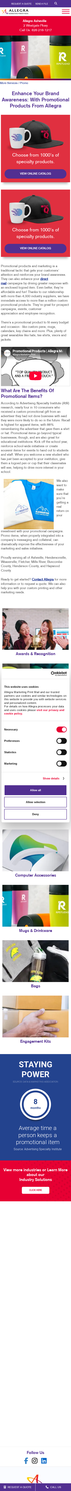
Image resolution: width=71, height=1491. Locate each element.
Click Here (35, 1190)
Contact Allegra (43, 579)
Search (56, 3)
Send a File (41, 4)
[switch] (61, 741)
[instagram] (34, 1461)
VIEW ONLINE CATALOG (35, 174)
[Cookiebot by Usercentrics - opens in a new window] (51, 673)
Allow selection (35, 802)
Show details (51, 778)
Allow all (35, 790)
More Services (9, 83)
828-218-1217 (42, 30)
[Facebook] (26, 1461)
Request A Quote (21, 4)
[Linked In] (44, 1461)
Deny (35, 814)
